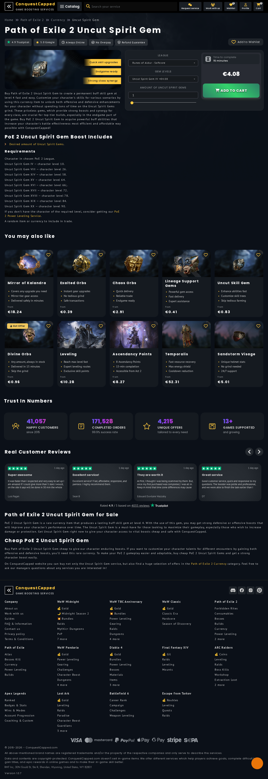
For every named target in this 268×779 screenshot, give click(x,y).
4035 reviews (140, 505)
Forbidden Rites (226, 608)
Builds (219, 623)
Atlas (8, 654)
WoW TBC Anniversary (126, 602)
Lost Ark (63, 693)
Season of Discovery (176, 623)
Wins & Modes (15, 710)
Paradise (63, 715)
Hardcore (168, 618)
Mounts (167, 669)
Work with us (14, 613)
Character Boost (68, 674)
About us (11, 608)
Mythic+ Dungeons (70, 629)
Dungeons (117, 634)
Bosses (219, 618)
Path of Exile (15, 647)
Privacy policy (15, 634)
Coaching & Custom (19, 720)
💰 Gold (63, 608)
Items (114, 680)
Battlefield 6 (119, 693)
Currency (221, 629)
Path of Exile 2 (226, 602)
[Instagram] (250, 590)
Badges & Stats (16, 705)
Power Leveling (121, 618)
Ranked (10, 700)
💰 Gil (166, 654)
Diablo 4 (116, 647)
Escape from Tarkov (176, 693)
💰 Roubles (170, 700)
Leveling (168, 664)
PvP (60, 634)
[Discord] (233, 590)
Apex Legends (15, 693)
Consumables (224, 613)
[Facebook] (242, 590)
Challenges (65, 669)
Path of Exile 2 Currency (209, 563)
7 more (62, 639)
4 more (115, 639)
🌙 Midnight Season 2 (73, 613)
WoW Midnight (68, 602)
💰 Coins (221, 654)
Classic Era (170, 613)
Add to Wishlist (249, 42)
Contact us (12, 629)
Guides (10, 618)
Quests (167, 710)
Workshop (222, 674)
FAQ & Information (18, 623)
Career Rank (118, 700)
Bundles (115, 659)
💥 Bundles (65, 618)
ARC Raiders (224, 647)
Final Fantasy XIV (175, 647)
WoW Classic (171, 602)
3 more (115, 685)
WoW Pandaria (68, 647)
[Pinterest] (259, 590)
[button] (245, 6)
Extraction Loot (226, 680)
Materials (116, 674)
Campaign (117, 705)
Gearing (115, 623)
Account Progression (20, 715)
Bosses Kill (13, 659)
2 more (220, 639)
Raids (61, 623)
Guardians (64, 725)
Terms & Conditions (19, 639)
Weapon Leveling (122, 715)
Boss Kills (222, 669)
